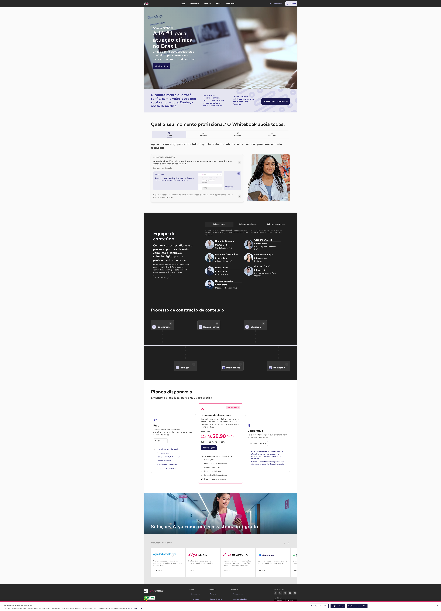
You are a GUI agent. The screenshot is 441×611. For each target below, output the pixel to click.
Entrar (293, 4)
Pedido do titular (216, 599)
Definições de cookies (319, 606)
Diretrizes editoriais (240, 599)
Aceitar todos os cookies (357, 606)
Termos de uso (238, 594)
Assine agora (209, 447)
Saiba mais (160, 66)
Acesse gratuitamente (274, 101)
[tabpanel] (220, 170)
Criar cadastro (275, 3)
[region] (220, 606)
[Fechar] (437, 605)
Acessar (157, 571)
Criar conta (160, 440)
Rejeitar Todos (337, 606)
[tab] (169, 134)
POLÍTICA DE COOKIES (136, 609)
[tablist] (220, 134)
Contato (213, 594)
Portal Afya (195, 599)
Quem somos (195, 594)
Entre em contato (258, 443)
